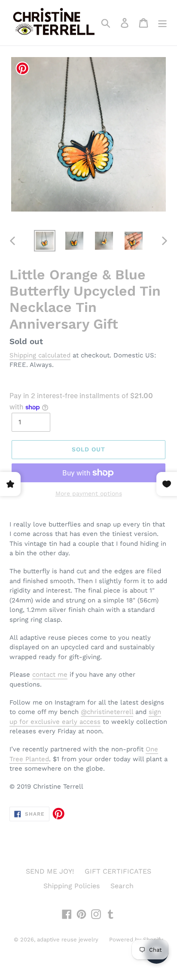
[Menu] (162, 23)
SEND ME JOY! (50, 871)
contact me (49, 674)
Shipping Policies (71, 886)
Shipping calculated (39, 355)
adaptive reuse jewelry (67, 939)
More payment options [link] (88, 493)
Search (122, 886)
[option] (45, 241)
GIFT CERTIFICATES (118, 871)
